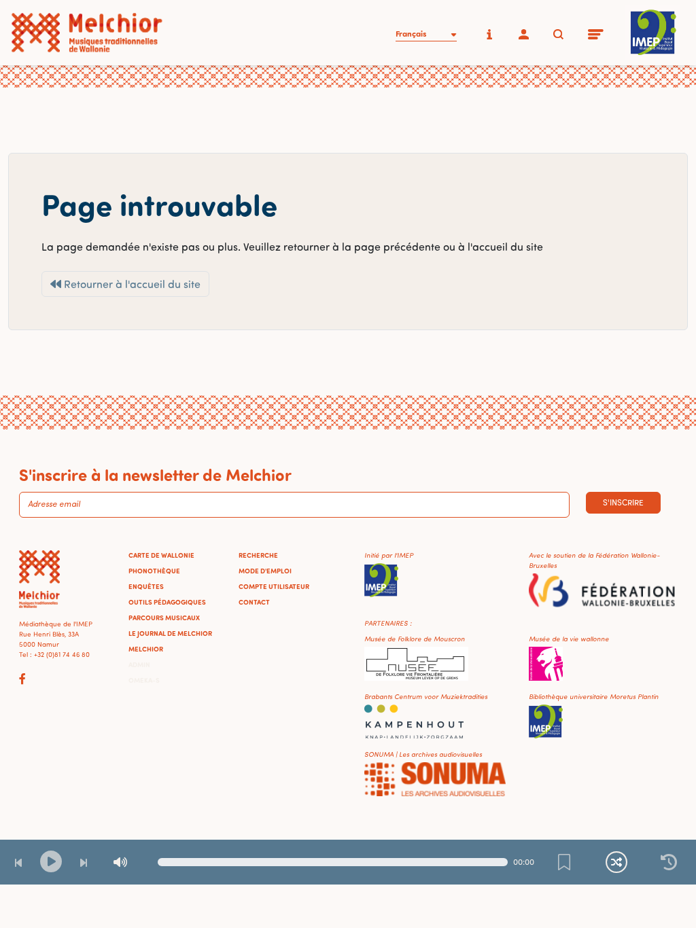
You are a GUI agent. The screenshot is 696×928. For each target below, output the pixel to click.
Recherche (258, 555)
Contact (254, 602)
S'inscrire (623, 502)
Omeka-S (144, 680)
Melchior (145, 649)
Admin (139, 664)
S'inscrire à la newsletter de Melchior (155, 474)
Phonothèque (154, 570)
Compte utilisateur (274, 586)
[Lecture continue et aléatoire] (616, 862)
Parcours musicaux (164, 617)
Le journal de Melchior (170, 633)
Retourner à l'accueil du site (131, 284)
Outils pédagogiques (167, 602)
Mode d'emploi (265, 570)
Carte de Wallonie (161, 555)
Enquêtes (146, 586)
